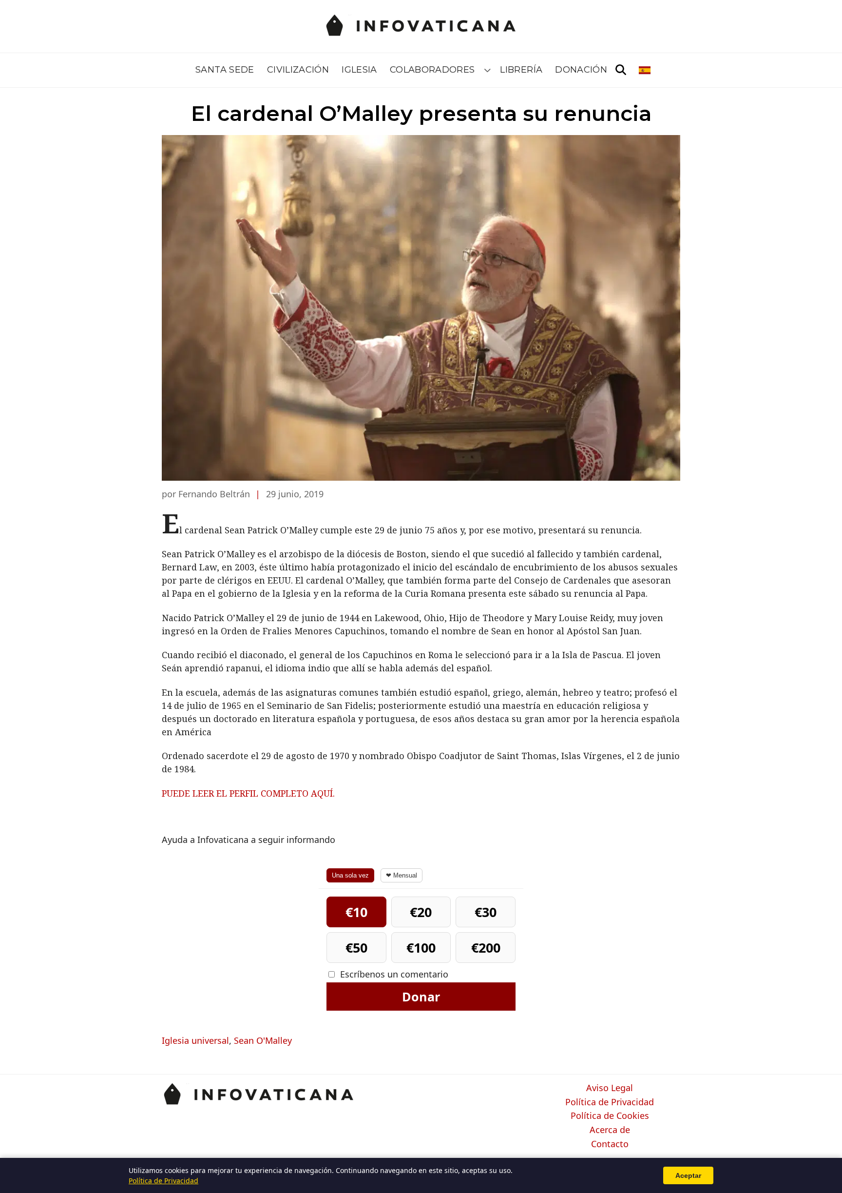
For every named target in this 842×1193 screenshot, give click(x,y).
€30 (486, 912)
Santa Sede (224, 69)
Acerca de (610, 1130)
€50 (356, 948)
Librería (521, 69)
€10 (356, 912)
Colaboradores (432, 69)
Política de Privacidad (609, 1102)
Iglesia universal (195, 1040)
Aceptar (688, 1175)
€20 (421, 912)
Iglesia (359, 69)
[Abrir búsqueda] (620, 70)
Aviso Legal (609, 1088)
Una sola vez (350, 875)
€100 (421, 948)
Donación (581, 69)
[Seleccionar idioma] (645, 70)
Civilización (298, 69)
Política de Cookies (610, 1116)
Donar (421, 996)
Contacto (610, 1144)
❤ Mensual (401, 875)
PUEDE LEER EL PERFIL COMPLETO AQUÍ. (248, 793)
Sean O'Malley (263, 1040)
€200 (485, 948)
